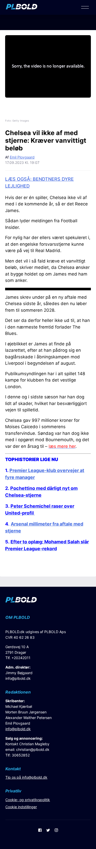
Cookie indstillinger (21, 807)
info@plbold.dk (18, 678)
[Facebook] (40, 831)
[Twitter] (48, 831)
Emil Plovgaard (22, 157)
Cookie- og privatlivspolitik (27, 800)
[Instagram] (56, 831)
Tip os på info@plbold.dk (26, 777)
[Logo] (21, 7)
